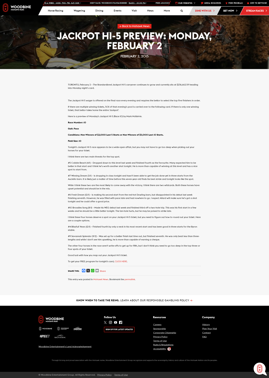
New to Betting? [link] (258, 3)
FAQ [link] (204, 337)
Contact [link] (206, 333)
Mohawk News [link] (100, 279)
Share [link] (103, 271)
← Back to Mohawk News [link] (134, 26)
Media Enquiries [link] (212, 3)
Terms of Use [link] (160, 341)
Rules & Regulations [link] (163, 345)
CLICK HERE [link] (121, 261)
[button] (167, 10)
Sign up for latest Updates (119, 330)
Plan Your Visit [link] (209, 329)
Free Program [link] (236, 3)
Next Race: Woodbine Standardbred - (101, 3)
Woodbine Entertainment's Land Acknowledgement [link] (65, 347)
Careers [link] (157, 325)
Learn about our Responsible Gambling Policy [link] (134, 300)
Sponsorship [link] (159, 329)
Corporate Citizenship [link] (164, 333)
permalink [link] (130, 279)
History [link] (206, 325)
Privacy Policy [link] (160, 337)
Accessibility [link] (159, 349)
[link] (17, 7)
